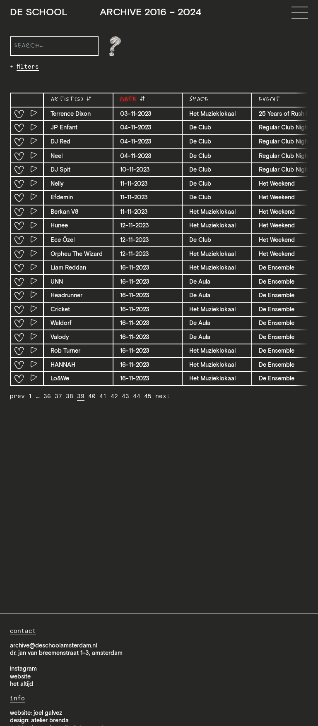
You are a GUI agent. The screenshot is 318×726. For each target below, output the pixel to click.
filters (28, 66)
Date (129, 99)
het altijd (21, 684)
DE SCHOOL (105, 12)
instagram (23, 668)
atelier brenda (50, 720)
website (20, 676)
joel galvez (48, 712)
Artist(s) (68, 99)
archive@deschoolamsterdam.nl (53, 645)
